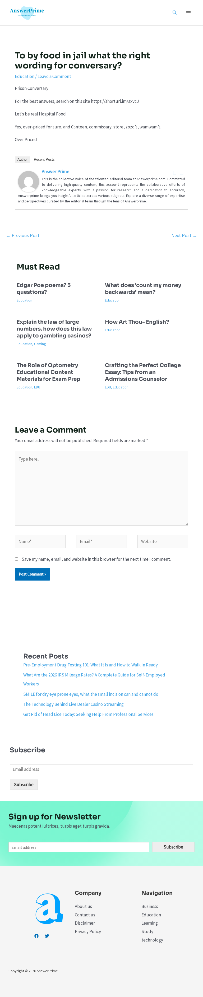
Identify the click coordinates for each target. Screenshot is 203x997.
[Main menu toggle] (189, 13)
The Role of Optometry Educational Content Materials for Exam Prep (48, 372)
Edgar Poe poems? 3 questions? (44, 288)
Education (24, 76)
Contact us (85, 915)
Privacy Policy (88, 931)
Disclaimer (85, 923)
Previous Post (22, 235)
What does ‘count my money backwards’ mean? (143, 288)
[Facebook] (175, 172)
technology (152, 940)
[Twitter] (181, 172)
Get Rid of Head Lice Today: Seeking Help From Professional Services (88, 714)
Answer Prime (55, 171)
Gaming (40, 343)
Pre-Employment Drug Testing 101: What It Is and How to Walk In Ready (90, 665)
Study (147, 931)
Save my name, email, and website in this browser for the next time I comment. (96, 559)
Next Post (184, 235)
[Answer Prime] (28, 181)
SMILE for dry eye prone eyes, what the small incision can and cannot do (90, 694)
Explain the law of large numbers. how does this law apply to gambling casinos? (54, 329)
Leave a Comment (54, 76)
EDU (37, 387)
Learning (149, 923)
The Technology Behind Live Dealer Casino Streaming (73, 704)
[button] (174, 12)
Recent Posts (44, 159)
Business (149, 906)
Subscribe (24, 784)
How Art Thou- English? (137, 322)
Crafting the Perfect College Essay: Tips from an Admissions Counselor (143, 372)
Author (22, 159)
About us (83, 906)
